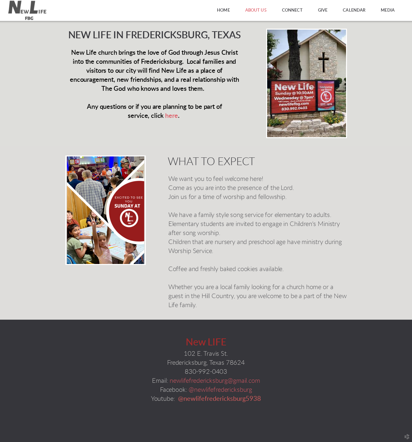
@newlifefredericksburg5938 (219, 399)
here (171, 116)
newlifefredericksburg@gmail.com (215, 381)
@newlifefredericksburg (220, 390)
